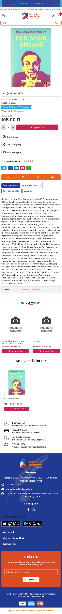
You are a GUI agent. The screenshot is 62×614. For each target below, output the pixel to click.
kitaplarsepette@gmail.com (19, 489)
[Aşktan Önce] (46, 321)
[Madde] (15, 324)
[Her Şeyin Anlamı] (16, 382)
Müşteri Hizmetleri (13, 538)
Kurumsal (8, 532)
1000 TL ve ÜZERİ (24, 9)
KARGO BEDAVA (11, 9)
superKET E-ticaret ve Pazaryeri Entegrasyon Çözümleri (31, 611)
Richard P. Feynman (30, 289)
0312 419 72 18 (12, 484)
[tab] (10, 185)
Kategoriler (9, 544)
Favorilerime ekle (12, 161)
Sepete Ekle (39, 127)
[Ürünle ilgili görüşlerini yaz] (38, 177)
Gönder (33, 579)
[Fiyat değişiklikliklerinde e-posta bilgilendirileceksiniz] (53, 177)
